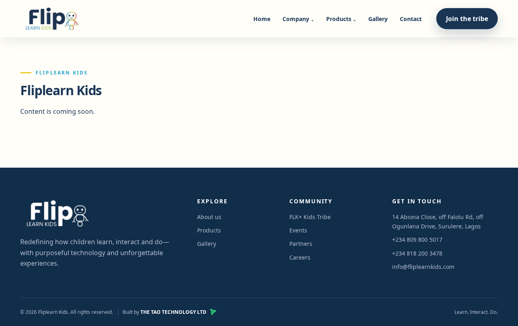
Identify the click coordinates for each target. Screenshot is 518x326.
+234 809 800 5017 (417, 239)
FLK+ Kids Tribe (310, 217)
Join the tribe (467, 18)
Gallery (378, 19)
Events (298, 230)
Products (341, 19)
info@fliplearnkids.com (423, 267)
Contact (411, 19)
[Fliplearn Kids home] (50, 19)
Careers (299, 257)
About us (209, 217)
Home (261, 19)
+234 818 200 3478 (417, 253)
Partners (300, 243)
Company (298, 19)
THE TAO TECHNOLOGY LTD (173, 312)
